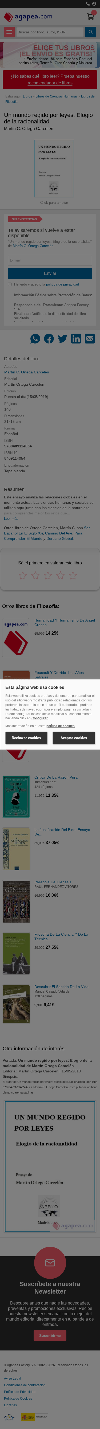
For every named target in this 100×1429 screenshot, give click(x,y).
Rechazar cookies (26, 738)
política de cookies (60, 726)
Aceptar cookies (74, 738)
